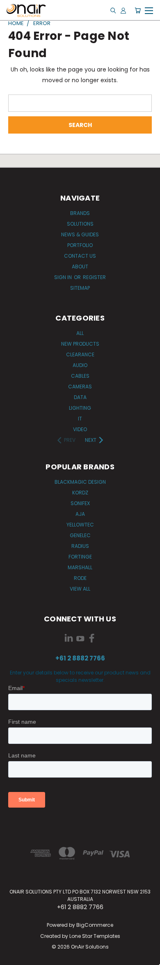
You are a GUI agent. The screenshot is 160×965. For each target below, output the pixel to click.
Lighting (80, 407)
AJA (80, 513)
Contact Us (80, 255)
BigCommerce (94, 924)
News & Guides (80, 234)
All (80, 333)
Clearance (80, 354)
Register (94, 277)
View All (80, 588)
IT (80, 418)
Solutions (80, 223)
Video (80, 429)
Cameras (80, 386)
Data (80, 397)
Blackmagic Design (80, 481)
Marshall (80, 567)
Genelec (80, 535)
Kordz (80, 492)
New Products (80, 343)
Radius (80, 546)
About (80, 266)
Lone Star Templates (94, 936)
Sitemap (80, 287)
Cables (80, 375)
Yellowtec (80, 524)
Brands (80, 213)
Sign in (63, 277)
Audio (80, 365)
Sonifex (80, 503)
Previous (12, 956)
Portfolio (80, 245)
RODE (80, 578)
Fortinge (80, 556)
